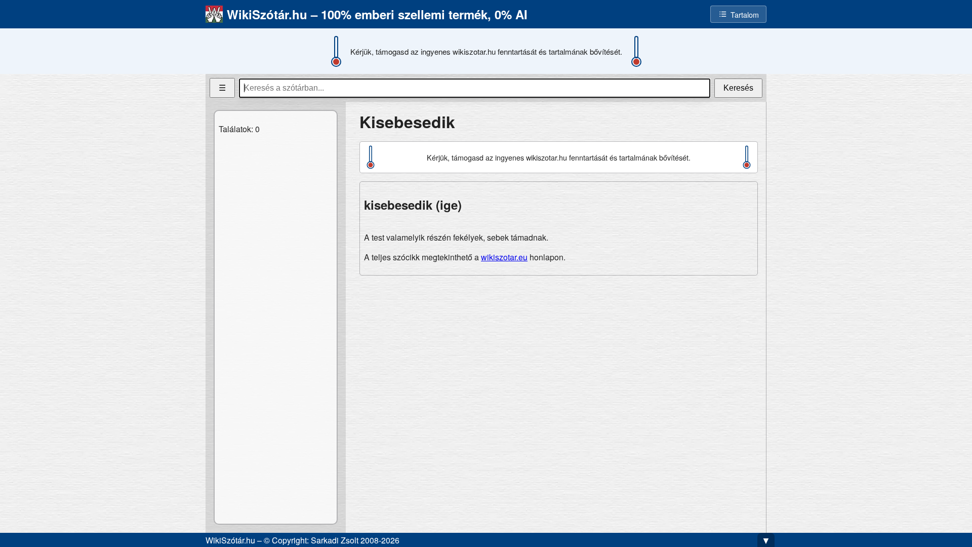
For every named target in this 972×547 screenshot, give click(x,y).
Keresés (738, 88)
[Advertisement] (558, 354)
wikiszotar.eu (504, 257)
